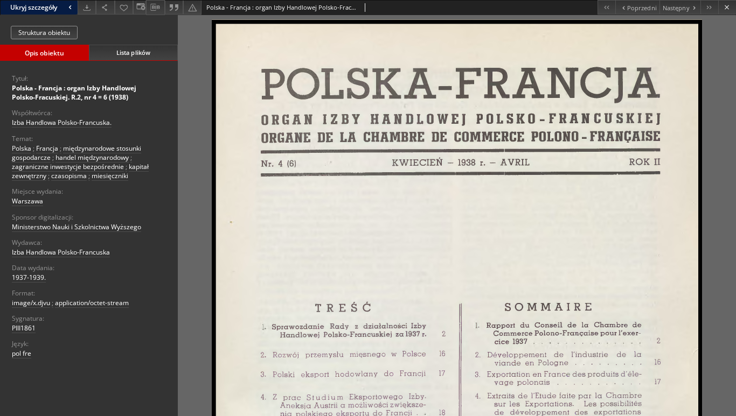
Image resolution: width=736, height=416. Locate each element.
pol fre (21, 353)
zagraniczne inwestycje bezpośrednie (68, 166)
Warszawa (27, 201)
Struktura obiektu (44, 32)
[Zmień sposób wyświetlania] (139, 7)
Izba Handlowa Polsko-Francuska (61, 252)
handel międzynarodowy (92, 157)
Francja (47, 148)
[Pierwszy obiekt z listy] (606, 7)
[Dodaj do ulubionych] (124, 7)
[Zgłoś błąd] (192, 7)
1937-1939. (29, 277)
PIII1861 (24, 328)
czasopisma (69, 175)
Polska (21, 148)
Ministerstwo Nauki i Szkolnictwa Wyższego (76, 226)
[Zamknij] (727, 7)
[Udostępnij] (105, 7)
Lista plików (133, 52)
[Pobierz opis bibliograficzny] (155, 7)
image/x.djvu (31, 302)
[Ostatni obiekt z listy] (709, 7)
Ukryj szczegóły (33, 7)
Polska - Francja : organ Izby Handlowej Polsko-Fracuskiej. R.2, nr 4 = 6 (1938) (74, 92)
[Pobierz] (87, 7)
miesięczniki (110, 175)
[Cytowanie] (174, 7)
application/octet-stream (92, 302)
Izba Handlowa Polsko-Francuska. (62, 122)
